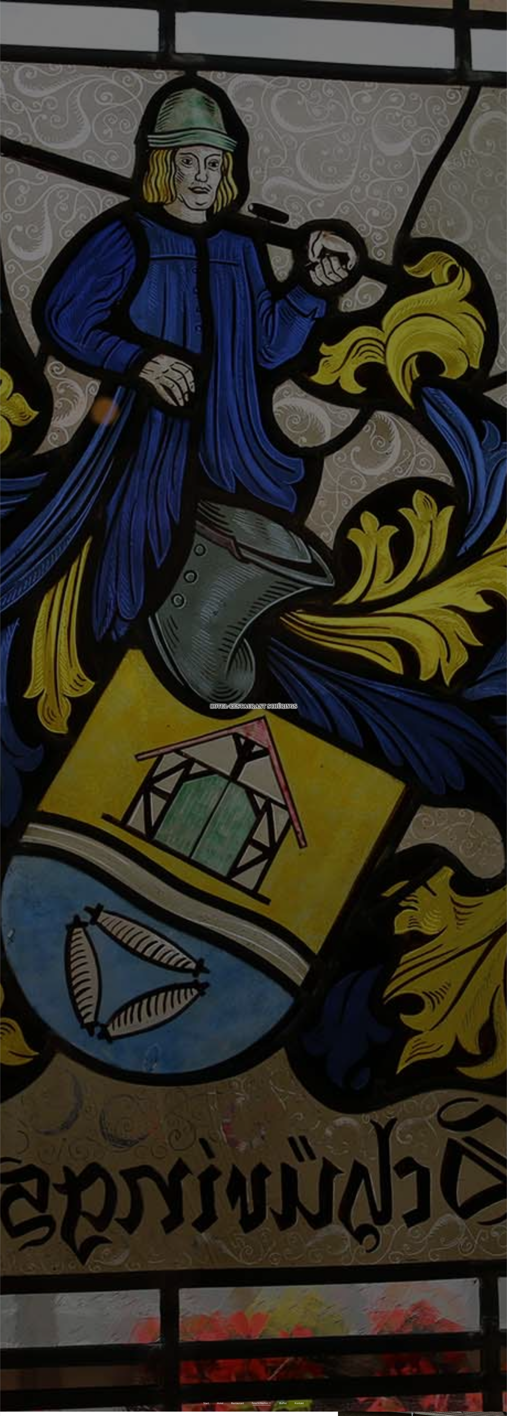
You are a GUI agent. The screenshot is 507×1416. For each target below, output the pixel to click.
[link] (206, 1403)
